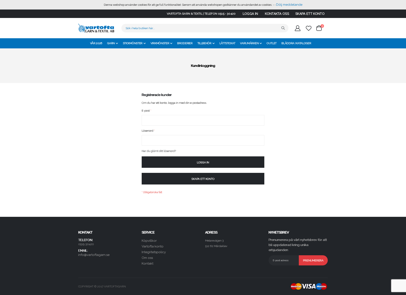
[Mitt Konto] (297, 28)
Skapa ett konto (310, 14)
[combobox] (204, 28)
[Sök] (283, 28)
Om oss (147, 258)
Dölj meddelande (289, 5)
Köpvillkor (149, 241)
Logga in (250, 14)
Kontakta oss (277, 14)
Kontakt (147, 263)
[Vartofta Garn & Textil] (96, 28)
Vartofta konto (152, 246)
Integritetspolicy (154, 252)
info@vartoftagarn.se (94, 255)
